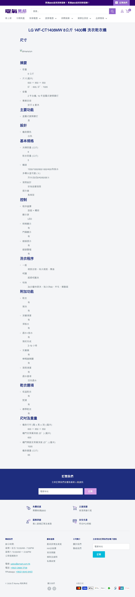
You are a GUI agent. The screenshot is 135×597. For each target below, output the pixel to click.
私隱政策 (51, 561)
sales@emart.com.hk (20, 564)
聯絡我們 (77, 548)
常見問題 (51, 553)
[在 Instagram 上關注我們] (54, 588)
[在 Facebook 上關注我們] (49, 588)
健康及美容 (83, 18)
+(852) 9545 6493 (24, 572)
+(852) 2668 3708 (19, 568)
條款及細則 (52, 557)
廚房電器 (49, 18)
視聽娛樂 (65, 18)
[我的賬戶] (122, 11)
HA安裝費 (51, 548)
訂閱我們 (123, 3)
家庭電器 (33, 18)
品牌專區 (100, 18)
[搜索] (112, 11)
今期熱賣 (20, 18)
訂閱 (90, 491)
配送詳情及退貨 (54, 544)
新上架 (8, 18)
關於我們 (77, 544)
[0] (127, 11)
